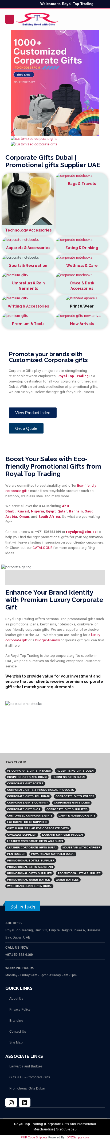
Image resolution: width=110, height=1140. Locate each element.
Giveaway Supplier (21, 834)
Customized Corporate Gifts (30, 815)
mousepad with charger (81, 847)
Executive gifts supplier (27, 822)
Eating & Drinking (81, 248)
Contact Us (17, 1031)
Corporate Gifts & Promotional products (40, 789)
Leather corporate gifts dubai (32, 847)
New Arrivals (82, 324)
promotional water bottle (28, 879)
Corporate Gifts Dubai (72, 802)
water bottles (67, 879)
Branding (16, 1020)
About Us (16, 998)
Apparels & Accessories (28, 248)
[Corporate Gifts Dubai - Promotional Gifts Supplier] (37, 19)
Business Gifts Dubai (69, 777)
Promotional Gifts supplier (29, 873)
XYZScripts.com (78, 1137)
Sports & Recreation (28, 265)
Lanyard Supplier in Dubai (62, 834)
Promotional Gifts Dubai (27, 1088)
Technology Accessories (28, 230)
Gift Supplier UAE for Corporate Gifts (38, 828)
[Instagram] (11, 1102)
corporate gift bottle (25, 783)
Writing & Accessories (28, 306)
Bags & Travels (82, 184)
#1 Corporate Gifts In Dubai (29, 770)
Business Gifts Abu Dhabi (27, 777)
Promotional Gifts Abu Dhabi (30, 866)
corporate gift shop (24, 809)
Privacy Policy (19, 1009)
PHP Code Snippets (34, 1137)
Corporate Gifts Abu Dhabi (28, 796)
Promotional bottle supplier (30, 860)
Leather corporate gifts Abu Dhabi (35, 841)
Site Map (16, 1042)
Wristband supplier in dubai (29, 886)
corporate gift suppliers (67, 809)
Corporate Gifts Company (27, 802)
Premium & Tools (28, 324)
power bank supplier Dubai (52, 853)
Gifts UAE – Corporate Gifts (29, 1077)
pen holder (16, 853)
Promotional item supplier (79, 873)
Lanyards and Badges (25, 1066)
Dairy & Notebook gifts (77, 815)
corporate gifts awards (75, 796)
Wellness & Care (82, 265)
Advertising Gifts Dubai (75, 770)
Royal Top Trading (73, 376)
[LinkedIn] (24, 1102)
